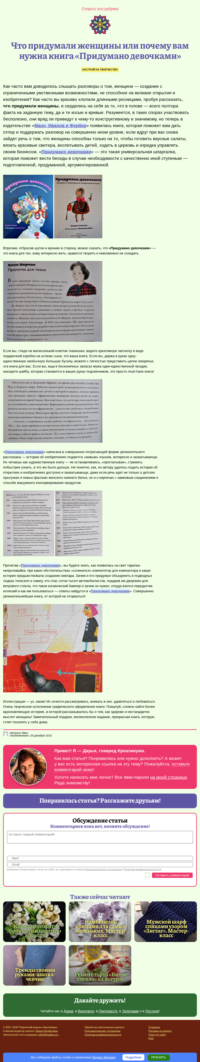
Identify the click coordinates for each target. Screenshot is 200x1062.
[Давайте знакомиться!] (28, 767)
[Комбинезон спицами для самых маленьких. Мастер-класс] (100, 928)
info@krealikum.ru (48, 1034)
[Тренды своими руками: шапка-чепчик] (34, 965)
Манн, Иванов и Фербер (60, 125)
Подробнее (133, 1057)
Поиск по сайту (157, 1034)
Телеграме (130, 1011)
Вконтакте (86, 1011)
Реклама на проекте (160, 1031)
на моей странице (168, 777)
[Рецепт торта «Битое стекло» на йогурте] (100, 965)
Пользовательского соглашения (102, 869)
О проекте (154, 1027)
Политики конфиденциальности (142, 869)
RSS (151, 1038)
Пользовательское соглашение (103, 1031)
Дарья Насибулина (47, 1031)
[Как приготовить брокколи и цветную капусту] (34, 921)
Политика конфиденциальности (103, 1034)
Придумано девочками (66, 151)
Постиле (152, 1011)
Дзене (68, 1011)
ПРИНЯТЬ (158, 1057)
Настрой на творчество (100, 69)
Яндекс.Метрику (103, 1057)
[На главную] (100, 33)
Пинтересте (108, 1011)
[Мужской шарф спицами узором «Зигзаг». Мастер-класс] (166, 928)
